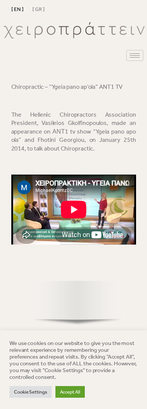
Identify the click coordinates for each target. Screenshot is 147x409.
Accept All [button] (70, 392)
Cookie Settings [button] (30, 392)
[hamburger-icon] (134, 55)
